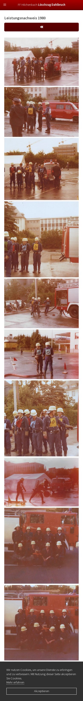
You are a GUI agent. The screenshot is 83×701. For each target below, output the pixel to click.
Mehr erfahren (15, 682)
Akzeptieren (41, 691)
